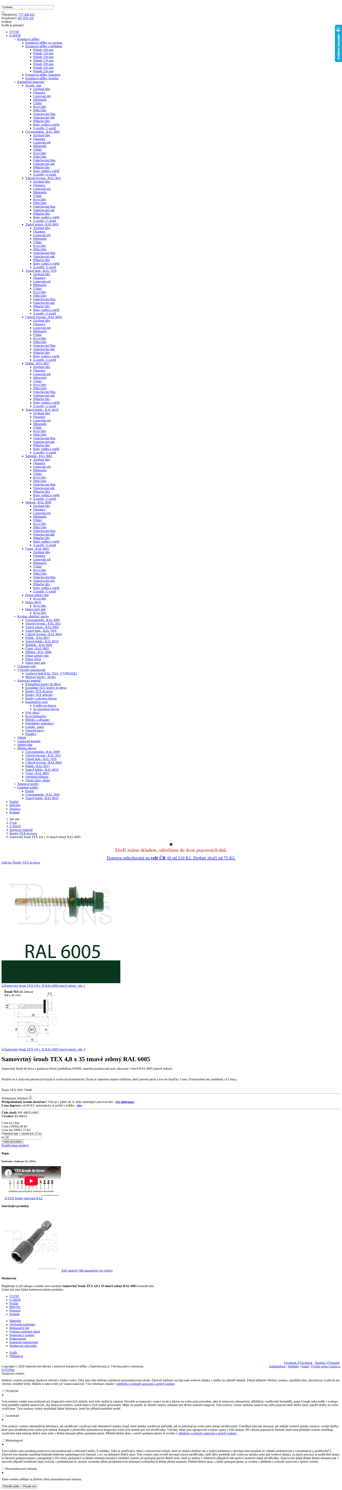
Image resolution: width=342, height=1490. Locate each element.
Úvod (13, 822)
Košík (13, 1352)
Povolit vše (29, 1486)
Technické (12, 1391)
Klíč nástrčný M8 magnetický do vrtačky (87, 1270)
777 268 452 (26, 14)
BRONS (15, 805)
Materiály (15, 1321)
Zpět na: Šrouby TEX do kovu (21, 862)
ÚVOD (14, 32)
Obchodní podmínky (22, 1324)
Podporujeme (18, 1338)
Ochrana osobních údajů (25, 1331)
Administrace (277, 1366)
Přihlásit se (16, 1356)
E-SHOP (15, 35)
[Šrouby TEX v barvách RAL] (24, 1198)
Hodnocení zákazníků (23, 1345)
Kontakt (15, 812)
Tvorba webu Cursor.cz (325, 1366)
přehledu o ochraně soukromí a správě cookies (146, 1383)
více (79, 1105)
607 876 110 (25, 18)
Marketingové (14, 1440)
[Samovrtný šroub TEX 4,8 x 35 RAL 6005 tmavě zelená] (61, 982)
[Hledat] (3, 12)
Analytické (12, 1415)
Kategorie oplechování (24, 1342)
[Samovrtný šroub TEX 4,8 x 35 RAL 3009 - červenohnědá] (31, 1046)
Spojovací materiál (21, 830)
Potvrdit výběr (11, 1486)
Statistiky (293, 1366)
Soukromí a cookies (22, 1335)
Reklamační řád (19, 1328)
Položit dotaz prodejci (15, 1145)
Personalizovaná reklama (21, 1468)
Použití (14, 801)
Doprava (15, 809)
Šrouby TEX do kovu (23, 833)
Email (305, 1366)
